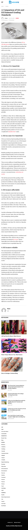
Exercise (3, 473)
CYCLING (3, 459)
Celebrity (3, 446)
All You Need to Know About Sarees (11, 336)
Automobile (3, 433)
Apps (2, 429)
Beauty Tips (3, 438)
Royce (6, 18)
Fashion (17, 18)
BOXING (3, 442)
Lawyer (2, 501)
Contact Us (10, 522)
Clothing (3, 449)
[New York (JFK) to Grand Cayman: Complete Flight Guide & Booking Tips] (4, 417)
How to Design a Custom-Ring (9, 373)
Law (2, 499)
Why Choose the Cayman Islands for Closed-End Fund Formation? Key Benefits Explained (16, 387)
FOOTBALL (3, 488)
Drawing (3, 464)
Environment (4, 470)
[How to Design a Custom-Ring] (14, 364)
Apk (2, 427)
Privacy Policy (17, 522)
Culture (3, 457)
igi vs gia (15, 239)
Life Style (3, 503)
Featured (3, 477)
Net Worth (3, 505)
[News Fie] (14, 2)
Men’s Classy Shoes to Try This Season (11, 354)
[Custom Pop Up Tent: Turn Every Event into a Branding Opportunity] (4, 410)
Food (2, 486)
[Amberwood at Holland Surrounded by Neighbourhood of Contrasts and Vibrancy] (4, 402)
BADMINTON (4, 435)
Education (3, 466)
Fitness (2, 483)
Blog (2, 440)
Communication (4, 453)
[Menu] (2, 2)
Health (2, 494)
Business (3, 444)
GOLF (2, 490)
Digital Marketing (5, 462)
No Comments (5, 20)
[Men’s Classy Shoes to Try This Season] (14, 346)
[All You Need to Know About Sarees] (14, 327)
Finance (3, 479)
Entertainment (4, 468)
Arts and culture (4, 431)
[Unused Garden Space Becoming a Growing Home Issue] (4, 395)
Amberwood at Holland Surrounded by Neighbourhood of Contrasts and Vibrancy (16, 402)
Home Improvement (5, 497)
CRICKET (3, 455)
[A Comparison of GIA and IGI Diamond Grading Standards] (14, 31)
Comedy (3, 451)
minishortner (12, 131)
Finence (3, 481)
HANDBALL (3, 492)
